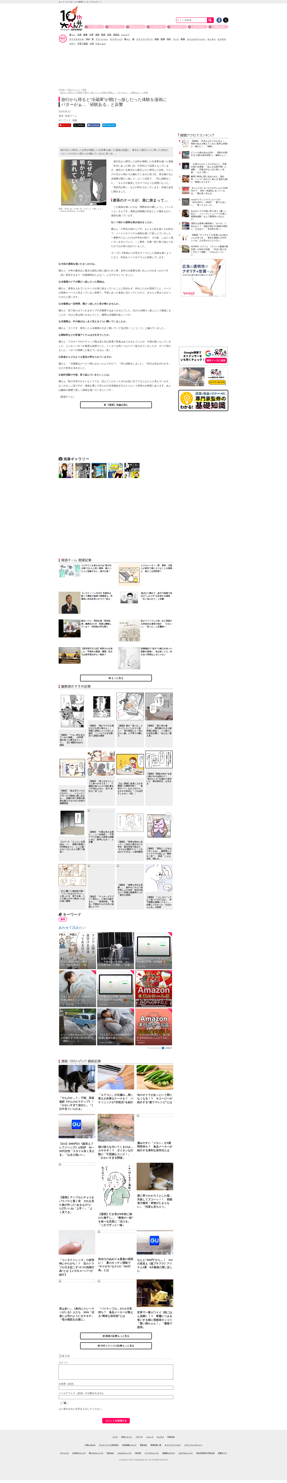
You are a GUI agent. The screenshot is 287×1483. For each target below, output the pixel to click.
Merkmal (110, 1453)
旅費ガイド (222, 1453)
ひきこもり (101, 43)
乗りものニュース (96, 1453)
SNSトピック (137, 26)
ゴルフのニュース (185, 1453)
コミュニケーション (196, 39)
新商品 (116, 34)
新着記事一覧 (156, 1445)
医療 (163, 39)
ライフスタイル (76, 39)
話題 (109, 34)
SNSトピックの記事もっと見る (117, 1345)
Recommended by (154, 1048)
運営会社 (143, 1445)
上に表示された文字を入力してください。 (81, 1409)
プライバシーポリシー (193, 1445)
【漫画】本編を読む (117, 405)
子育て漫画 (82, 43)
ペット (176, 39)
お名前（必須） (67, 1383)
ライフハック (116, 39)
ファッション (102, 39)
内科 (169, 39)
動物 (183, 39)
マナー (72, 43)
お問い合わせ (90, 1445)
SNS (88, 39)
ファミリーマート (144, 39)
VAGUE (138, 1453)
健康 (85, 34)
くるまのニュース (124, 1453)
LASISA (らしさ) (79, 1453)
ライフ (116, 26)
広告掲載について (129, 1445)
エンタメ (198, 26)
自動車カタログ (168, 1453)
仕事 (91, 34)
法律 (79, 34)
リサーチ (157, 26)
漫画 (97, 34)
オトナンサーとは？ (173, 1445)
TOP (95, 26)
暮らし (72, 34)
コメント (63, 1362)
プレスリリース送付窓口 (109, 1445)
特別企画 (219, 26)
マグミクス (64, 1453)
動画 (103, 34)
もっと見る (117, 678)
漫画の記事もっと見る (117, 1336)
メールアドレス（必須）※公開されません (81, 1393)
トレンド (178, 26)
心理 (92, 43)
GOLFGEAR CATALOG (205, 1453)
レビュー (125, 34)
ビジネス (221, 39)
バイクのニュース (152, 1453)
